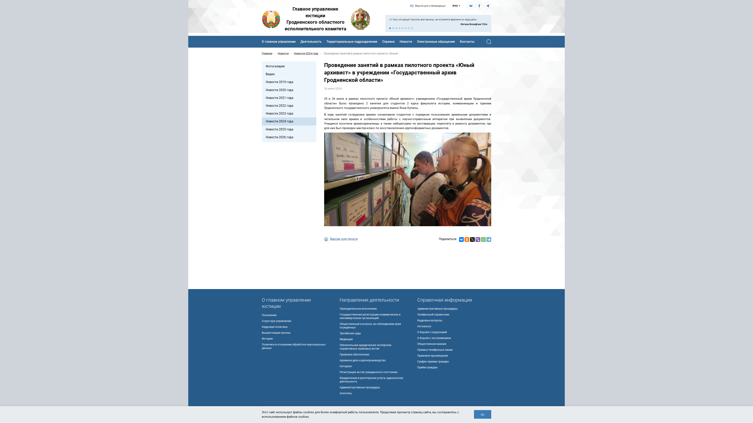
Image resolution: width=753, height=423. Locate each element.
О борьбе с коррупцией (432, 332)
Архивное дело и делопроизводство (363, 360)
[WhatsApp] (483, 239)
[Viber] (478, 239)
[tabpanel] (438, 22)
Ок (482, 414)
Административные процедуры (360, 387)
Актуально (424, 326)
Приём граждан (427, 367)
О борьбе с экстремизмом (434, 338)
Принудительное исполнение (358, 308)
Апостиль (346, 393)
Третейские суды (350, 333)
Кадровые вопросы (429, 320)
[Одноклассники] (467, 239)
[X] (472, 239)
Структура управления (276, 321)
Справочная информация (444, 300)
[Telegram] (489, 239)
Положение (269, 315)
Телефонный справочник (433, 314)
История (267, 338)
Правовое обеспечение (354, 354)
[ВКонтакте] (461, 239)
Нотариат (346, 366)
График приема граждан (433, 361)
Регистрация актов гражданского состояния (368, 372)
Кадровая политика (274, 326)
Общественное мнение (431, 343)
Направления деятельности (369, 300)
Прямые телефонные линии (435, 349)
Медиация (346, 339)
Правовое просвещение (432, 355)
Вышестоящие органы (276, 332)
